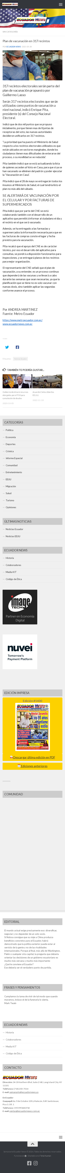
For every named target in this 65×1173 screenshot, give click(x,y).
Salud (8, 493)
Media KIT (11, 572)
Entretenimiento (14, 472)
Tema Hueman (45, 1156)
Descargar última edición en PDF (34, 757)
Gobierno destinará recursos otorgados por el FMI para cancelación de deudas (15, 395)
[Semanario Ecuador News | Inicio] (12, 4)
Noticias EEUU (13, 536)
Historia (10, 558)
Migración (11, 486)
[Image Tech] (20, 623)
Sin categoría (10, 32)
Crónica (10, 451)
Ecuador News (13, 47)
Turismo (10, 500)
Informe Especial (14, 458)
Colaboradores (13, 565)
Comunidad (12, 465)
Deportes (10, 444)
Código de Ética (14, 579)
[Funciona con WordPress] (26, 1156)
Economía (11, 437)
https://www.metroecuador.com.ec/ (22, 320)
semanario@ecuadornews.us (23, 1092)
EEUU (8, 479)
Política (9, 430)
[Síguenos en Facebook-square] (29, 1163)
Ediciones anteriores (33, 766)
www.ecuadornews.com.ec (17, 324)
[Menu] (60, 4)
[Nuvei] (20, 668)
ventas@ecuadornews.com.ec (24, 1111)
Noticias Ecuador (20, 359)
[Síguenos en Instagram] (35, 1163)
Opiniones (11, 507)
